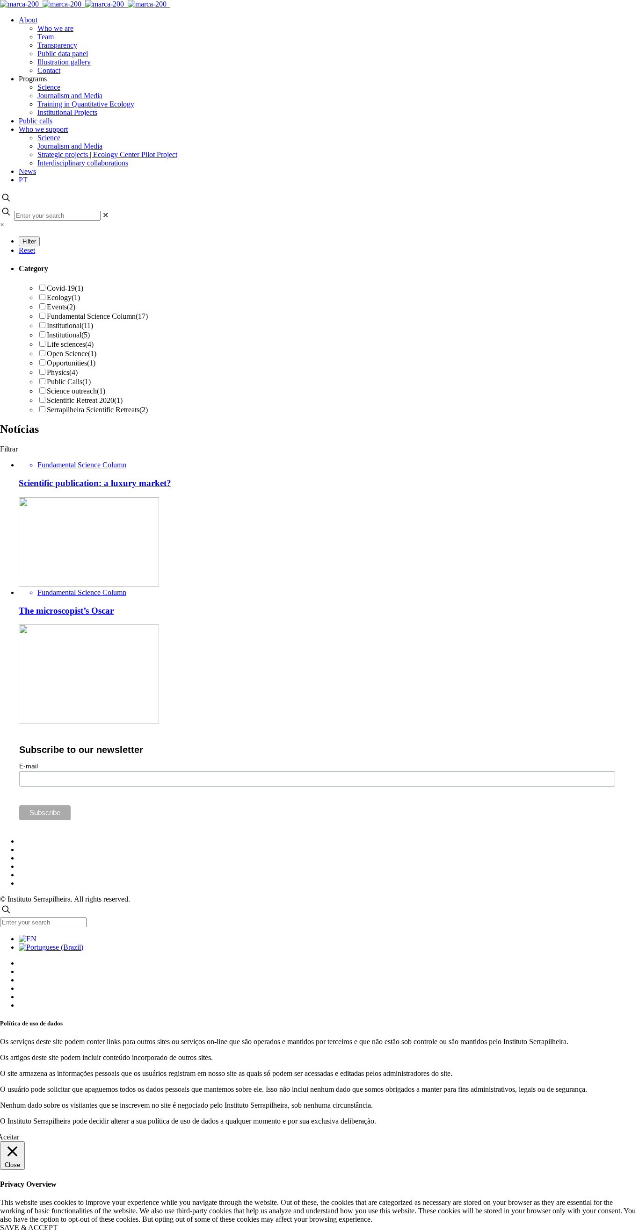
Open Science (71, 354)
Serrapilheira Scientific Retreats (97, 410)
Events (61, 307)
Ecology (63, 297)
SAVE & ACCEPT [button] (29, 1228)
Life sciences (70, 344)
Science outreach (76, 391)
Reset (27, 250)
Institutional (70, 325)
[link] (105, 215)
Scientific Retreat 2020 (85, 400)
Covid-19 (65, 288)
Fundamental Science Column (97, 316)
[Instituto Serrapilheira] (85, 4)
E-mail (28, 766)
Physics (62, 372)
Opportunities (71, 363)
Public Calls (69, 382)
